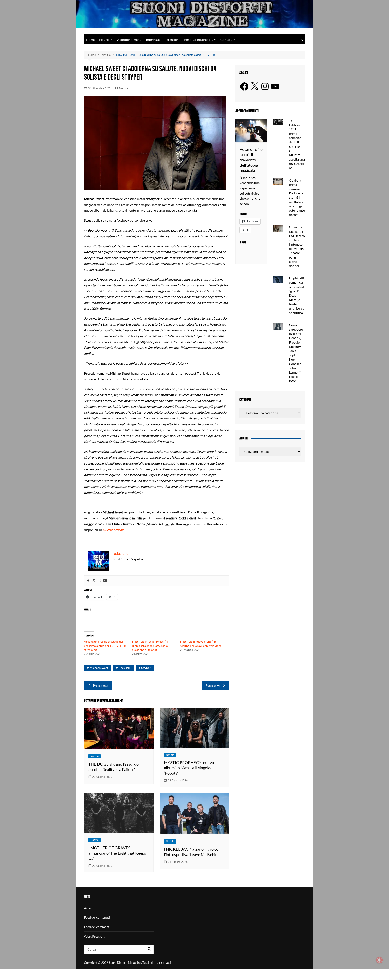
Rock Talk (124, 667)
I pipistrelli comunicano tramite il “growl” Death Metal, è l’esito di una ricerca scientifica (296, 295)
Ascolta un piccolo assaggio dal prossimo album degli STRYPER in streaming (105, 645)
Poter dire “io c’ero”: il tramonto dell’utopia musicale (251, 160)
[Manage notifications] (379, 960)
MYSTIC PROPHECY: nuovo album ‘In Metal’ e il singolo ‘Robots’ (189, 767)
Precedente (100, 685)
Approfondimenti (129, 39)
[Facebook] (88, 581)
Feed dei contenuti (97, 917)
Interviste (153, 39)
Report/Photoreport (198, 39)
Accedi (88, 908)
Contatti (226, 39)
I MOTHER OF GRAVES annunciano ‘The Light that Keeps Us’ (117, 853)
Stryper (146, 667)
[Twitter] (94, 581)
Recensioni (172, 39)
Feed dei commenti (97, 927)
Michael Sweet (99, 667)
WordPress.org (94, 936)
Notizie (104, 39)
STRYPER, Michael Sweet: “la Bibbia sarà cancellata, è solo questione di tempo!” (150, 645)
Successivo (213, 685)
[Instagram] (99, 581)
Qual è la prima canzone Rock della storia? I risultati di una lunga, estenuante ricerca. (297, 197)
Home (90, 39)
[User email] (105, 581)
